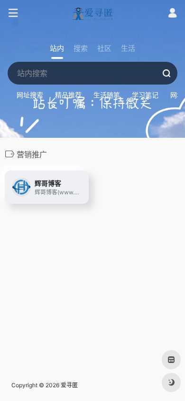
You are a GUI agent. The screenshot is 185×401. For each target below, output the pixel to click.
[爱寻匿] (92, 13)
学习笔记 (145, 95)
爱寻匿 (69, 385)
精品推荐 (68, 95)
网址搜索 (30, 95)
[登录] (172, 14)
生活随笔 (106, 95)
